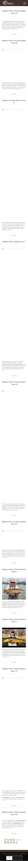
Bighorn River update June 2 (14, 241)
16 (8, 842)
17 (10, 842)
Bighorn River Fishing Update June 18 (14, 41)
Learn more (17, 858)
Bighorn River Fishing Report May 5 (14, 620)
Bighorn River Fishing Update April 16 (14, 813)
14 (13, 839)
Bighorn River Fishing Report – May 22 (14, 383)
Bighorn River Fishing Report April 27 (14, 670)
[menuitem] (24, 3)
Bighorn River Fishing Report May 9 (14, 570)
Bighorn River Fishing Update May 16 (14, 522)
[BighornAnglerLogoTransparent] (11, 3)
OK (9, 858)
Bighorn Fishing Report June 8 (14, 101)
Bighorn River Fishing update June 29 (14, 12)
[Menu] (24, 3)
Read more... (17, 28)
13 (10, 839)
